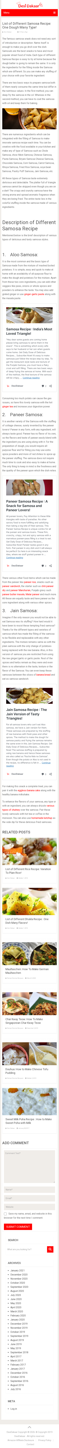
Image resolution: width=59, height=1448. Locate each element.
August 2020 (17, 1291)
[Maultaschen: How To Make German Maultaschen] (29, 951)
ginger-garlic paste (34, 294)
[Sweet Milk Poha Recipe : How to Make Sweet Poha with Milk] (29, 1101)
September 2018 (19, 1352)
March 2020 (16, 1311)
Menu (6, 12)
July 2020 (15, 1295)
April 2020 (15, 1307)
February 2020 (18, 1315)
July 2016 (15, 1389)
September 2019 (19, 1336)
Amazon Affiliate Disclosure (21, 1440)
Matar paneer (32, 594)
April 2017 (15, 1356)
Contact (30, 1444)
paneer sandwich (11, 586)
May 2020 (15, 1303)
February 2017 (18, 1364)
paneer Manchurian (20, 590)
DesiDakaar (12, 1432)
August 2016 (17, 1385)
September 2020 (19, 1286)
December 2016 (19, 1372)
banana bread (43, 674)
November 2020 (19, 1278)
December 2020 (19, 1274)
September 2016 (19, 1381)
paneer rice (30, 582)
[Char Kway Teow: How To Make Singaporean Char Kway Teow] (29, 1001)
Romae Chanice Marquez (15, 978)
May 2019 (15, 1348)
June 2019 (16, 1344)
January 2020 (17, 1319)
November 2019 (19, 1327)
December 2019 (19, 1323)
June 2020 (16, 1299)
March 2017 (16, 1360)
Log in (13, 1408)
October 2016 (17, 1377)
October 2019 (17, 1332)
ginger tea (7, 406)
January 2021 (17, 1270)
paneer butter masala (13, 594)
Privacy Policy (44, 1440)
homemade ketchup (41, 818)
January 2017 (17, 1368)
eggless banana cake (29, 790)
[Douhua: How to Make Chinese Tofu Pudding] (29, 1051)
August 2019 (17, 1340)
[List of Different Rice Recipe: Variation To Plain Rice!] (29, 851)
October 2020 (17, 1282)
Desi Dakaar (8, 32)
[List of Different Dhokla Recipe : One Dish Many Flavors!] (29, 901)
